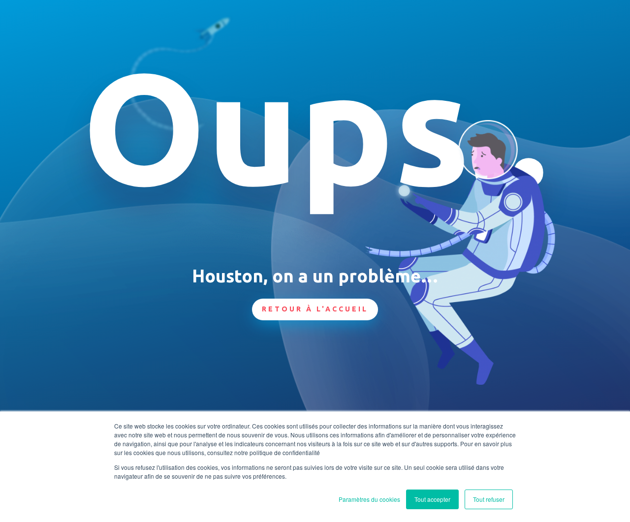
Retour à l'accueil (315, 309)
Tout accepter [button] (432, 499)
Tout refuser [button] (488, 499)
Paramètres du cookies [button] (369, 499)
